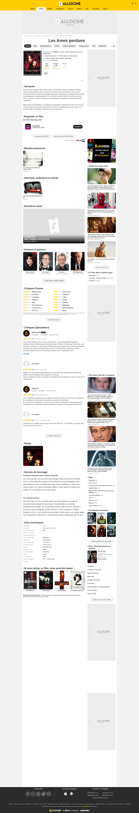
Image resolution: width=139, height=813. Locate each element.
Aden (33, 302)
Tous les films (37, 35)
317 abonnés (35, 334)
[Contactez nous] (49, 794)
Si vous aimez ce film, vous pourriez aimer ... (49, 568)
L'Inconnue (90, 583)
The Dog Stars (102, 551)
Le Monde (35, 294)
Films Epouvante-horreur (47, 35)
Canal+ (105, 9)
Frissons (93, 500)
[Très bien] (27, 291)
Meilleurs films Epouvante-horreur (70, 595)
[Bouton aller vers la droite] (114, 46)
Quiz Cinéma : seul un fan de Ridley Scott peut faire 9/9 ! (101, 259)
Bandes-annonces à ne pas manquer (102, 541)
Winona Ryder (50, 58)
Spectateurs (55, 63)
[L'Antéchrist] (30, 580)
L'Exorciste (46, 590)
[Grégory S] (26, 389)
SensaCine (105, 793)
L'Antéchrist (30, 590)
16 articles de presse (54, 319)
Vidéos (79, 9)
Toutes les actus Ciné (101, 267)
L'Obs (64, 297)
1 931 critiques (44, 334)
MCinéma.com (36, 292)
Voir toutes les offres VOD (42, 136)
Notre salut (90, 576)
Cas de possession (96, 495)
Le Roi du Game (92, 590)
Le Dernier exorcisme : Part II (80, 590)
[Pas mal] (27, 294)
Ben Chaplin (60, 58)
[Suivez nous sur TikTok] (43, 794)
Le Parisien (35, 297)
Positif (65, 300)
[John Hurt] (62, 261)
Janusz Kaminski (50, 56)
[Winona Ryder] (30, 261)
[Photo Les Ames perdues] (33, 456)
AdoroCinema (106, 795)
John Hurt (68, 58)
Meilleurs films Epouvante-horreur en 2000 (35, 596)
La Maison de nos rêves (94, 569)
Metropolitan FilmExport (49, 528)
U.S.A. (44, 525)
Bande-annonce (102, 559)
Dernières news (33, 206)
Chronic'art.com (37, 305)
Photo (27, 443)
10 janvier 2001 (48, 52)
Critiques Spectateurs (36, 327)
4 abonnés (34, 390)
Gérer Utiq (121, 804)
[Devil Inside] (62, 580)
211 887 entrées (47, 544)
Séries (49, 9)
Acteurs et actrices (35, 249)
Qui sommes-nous (18, 804)
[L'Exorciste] (46, 580)
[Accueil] (69, 3)
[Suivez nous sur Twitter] (33, 794)
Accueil (25, 35)
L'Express (66, 294)
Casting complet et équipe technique (54, 280)
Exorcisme (93, 483)
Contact (10, 804)
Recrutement (28, 804)
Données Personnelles (77, 804)
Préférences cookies (65, 804)
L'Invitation (90, 566)
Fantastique (47, 53)
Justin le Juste (91, 593)
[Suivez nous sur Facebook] (28, 794)
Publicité (35, 804)
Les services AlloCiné (111, 804)
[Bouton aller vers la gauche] (110, 46)
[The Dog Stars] (92, 557)
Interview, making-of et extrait (41, 177)
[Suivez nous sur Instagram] (38, 794)
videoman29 (36, 332)
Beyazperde (91, 795)
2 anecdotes (46, 542)
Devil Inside (62, 590)
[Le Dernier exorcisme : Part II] (78, 580)
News (33, 9)
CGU (40, 804)
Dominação (94, 275)
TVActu (70, 9)
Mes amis (64, 63)
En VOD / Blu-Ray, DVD (32, 120)
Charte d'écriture (100, 804)
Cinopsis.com (36, 308)
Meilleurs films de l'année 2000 (50, 595)
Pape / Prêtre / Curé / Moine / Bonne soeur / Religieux (101, 491)
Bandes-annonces (34, 148)
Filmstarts (91, 793)
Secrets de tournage (35, 472)
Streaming (60, 9)
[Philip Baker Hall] (78, 261)
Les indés (95, 9)
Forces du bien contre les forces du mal (102, 485)
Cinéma (41, 9)
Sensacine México (98, 797)
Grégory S (35, 388)
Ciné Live (35, 310)
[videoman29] (26, 333)
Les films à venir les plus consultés (101, 599)
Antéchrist (93, 480)
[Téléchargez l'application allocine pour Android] (72, 793)
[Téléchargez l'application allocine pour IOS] (66, 793)
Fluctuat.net (67, 292)
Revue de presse (61, 314)
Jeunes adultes (95, 505)
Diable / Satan (94, 488)
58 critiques (42, 390)
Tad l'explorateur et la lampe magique (98, 586)
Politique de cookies (53, 804)
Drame (68, 52)
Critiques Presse (33, 288)
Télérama (35, 300)
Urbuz (64, 310)
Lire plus (26, 354)
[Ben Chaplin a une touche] (54, 226)
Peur (92, 497)
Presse (47, 63)
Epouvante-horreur (76, 52)
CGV (44, 804)
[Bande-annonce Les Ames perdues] (32, 63)
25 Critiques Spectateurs (54, 435)
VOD (86, 9)
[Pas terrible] (27, 302)
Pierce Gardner (64, 56)
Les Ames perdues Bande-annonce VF (31, 168)
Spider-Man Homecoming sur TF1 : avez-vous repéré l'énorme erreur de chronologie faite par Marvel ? (101, 212)
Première (65, 302)
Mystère (93, 503)
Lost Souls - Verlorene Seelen (101, 278)
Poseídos (94, 280)
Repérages (66, 305)
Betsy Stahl (73, 56)
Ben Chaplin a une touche (36, 239)
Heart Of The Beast (92, 573)
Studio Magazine (68, 308)
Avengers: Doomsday (93, 580)
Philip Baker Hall (78, 272)
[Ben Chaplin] (46, 261)
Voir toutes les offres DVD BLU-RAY (63, 136)
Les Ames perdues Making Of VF (32, 196)
